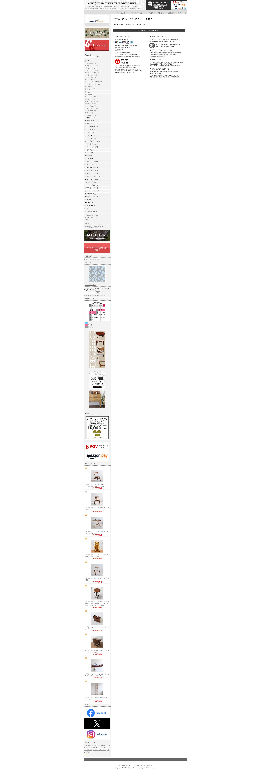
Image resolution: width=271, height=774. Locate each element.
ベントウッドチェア (91, 75)
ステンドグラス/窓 (91, 164)
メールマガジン (90, 285)
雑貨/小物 (88, 199)
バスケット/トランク (91, 182)
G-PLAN (94, 745)
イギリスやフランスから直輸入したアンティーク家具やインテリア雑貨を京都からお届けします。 (115, 8)
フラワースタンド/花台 (92, 147)
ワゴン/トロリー (90, 121)
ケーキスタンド (90, 135)
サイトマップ (182, 13)
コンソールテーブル (91, 108)
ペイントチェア (90, 79)
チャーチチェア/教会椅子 (93, 70)
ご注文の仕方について (92, 215)
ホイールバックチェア (92, 72)
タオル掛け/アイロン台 (92, 144)
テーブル (88, 92)
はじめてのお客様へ (92, 212)
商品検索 (88, 55)
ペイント (106, 747)
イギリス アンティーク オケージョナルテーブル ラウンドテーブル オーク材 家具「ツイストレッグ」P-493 (97, 603)
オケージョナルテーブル (92, 106)
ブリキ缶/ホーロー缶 (91, 188)
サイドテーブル (90, 94)
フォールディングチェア (92, 84)
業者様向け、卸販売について (94, 227)
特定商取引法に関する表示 (144, 765)
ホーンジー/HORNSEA (92, 196)
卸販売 (87, 223)
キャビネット (89, 123)
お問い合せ (160, 13)
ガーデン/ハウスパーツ (92, 167)
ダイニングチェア (90, 68)
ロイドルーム (102, 745)
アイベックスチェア (91, 77)
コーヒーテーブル (90, 97)
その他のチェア (90, 86)
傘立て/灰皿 (89, 150)
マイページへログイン (136, 13)
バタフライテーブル (91, 101)
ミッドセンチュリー (99, 750)
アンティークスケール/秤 (93, 176)
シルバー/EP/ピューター (92, 191)
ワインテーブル (90, 113)
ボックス (89, 752)
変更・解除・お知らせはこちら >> (95, 295)
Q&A (86, 220)
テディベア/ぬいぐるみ (92, 185)
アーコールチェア (90, 63)
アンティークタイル (91, 170)
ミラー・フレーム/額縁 (92, 161)
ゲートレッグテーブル (92, 103)
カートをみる (121, 13)
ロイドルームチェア (91, 66)
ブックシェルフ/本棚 (91, 126)
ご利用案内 (149, 13)
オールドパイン (98, 747)
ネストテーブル (90, 99)
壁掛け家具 (88, 156)
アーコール (87, 745)
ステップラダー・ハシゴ (92, 141)
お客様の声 (170, 13)
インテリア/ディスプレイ (93, 173)
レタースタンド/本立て (92, 179)
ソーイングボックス (91, 138)
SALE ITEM (89, 202)
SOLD (87, 208)
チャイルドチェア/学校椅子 (93, 82)
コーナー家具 (89, 153)
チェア (87, 61)
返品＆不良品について (92, 217)
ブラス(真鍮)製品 (90, 194)
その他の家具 (89, 158)
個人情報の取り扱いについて (127, 765)
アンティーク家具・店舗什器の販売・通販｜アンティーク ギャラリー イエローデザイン (112, 6)
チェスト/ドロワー (91, 132)
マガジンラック (90, 129)
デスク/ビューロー (91, 118)
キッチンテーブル (90, 110)
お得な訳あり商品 (90, 205)
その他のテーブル (90, 115)
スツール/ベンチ (90, 89)
